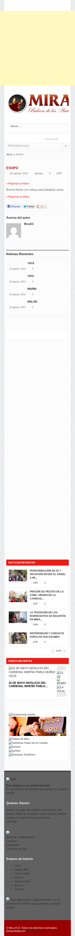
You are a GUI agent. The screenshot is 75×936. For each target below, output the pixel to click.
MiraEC (29, 224)
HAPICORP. (32, 931)
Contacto (11, 841)
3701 (35, 642)
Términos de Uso (16, 848)
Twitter (62, 139)
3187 (35, 603)
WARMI (31, 288)
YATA (31, 276)
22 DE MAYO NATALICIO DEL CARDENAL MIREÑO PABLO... (28, 684)
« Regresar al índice (17, 183)
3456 (35, 624)
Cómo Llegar (22, 873)
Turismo (19, 889)
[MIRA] (40, 104)
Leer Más (12, 821)
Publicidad (12, 844)
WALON (32, 301)
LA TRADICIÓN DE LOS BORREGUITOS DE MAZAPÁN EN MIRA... (48, 616)
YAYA (30, 263)
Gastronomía (22, 881)
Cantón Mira (21, 869)
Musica (18, 885)
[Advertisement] (37, 48)
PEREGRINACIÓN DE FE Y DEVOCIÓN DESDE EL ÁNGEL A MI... (48, 574)
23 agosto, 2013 (17, 268)
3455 (35, 582)
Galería (18, 877)
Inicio (9, 154)
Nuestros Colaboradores (20, 837)
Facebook (67, 139)
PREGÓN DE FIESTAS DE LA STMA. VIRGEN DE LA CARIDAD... (47, 595)
